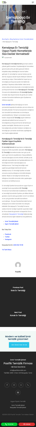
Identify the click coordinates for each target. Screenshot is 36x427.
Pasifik (18, 272)
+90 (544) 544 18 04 (19, 345)
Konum (27, 424)
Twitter (7, 237)
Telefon (10, 424)
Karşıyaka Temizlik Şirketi (18, 407)
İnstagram (8, 239)
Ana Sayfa (5, 39)
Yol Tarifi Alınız (6, 249)
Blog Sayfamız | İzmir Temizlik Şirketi (21, 39)
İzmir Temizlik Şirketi (11, 221)
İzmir (23, 12)
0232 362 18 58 (18, 245)
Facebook (8, 234)
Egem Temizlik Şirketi (11, 224)
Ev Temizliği (15, 12)
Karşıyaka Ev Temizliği (16, 214)
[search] (29, 2)
